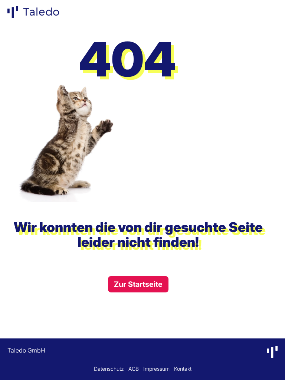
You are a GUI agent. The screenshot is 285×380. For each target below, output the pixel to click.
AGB (133, 369)
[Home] (33, 12)
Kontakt (182, 369)
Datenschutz (109, 369)
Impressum (156, 369)
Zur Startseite (138, 284)
